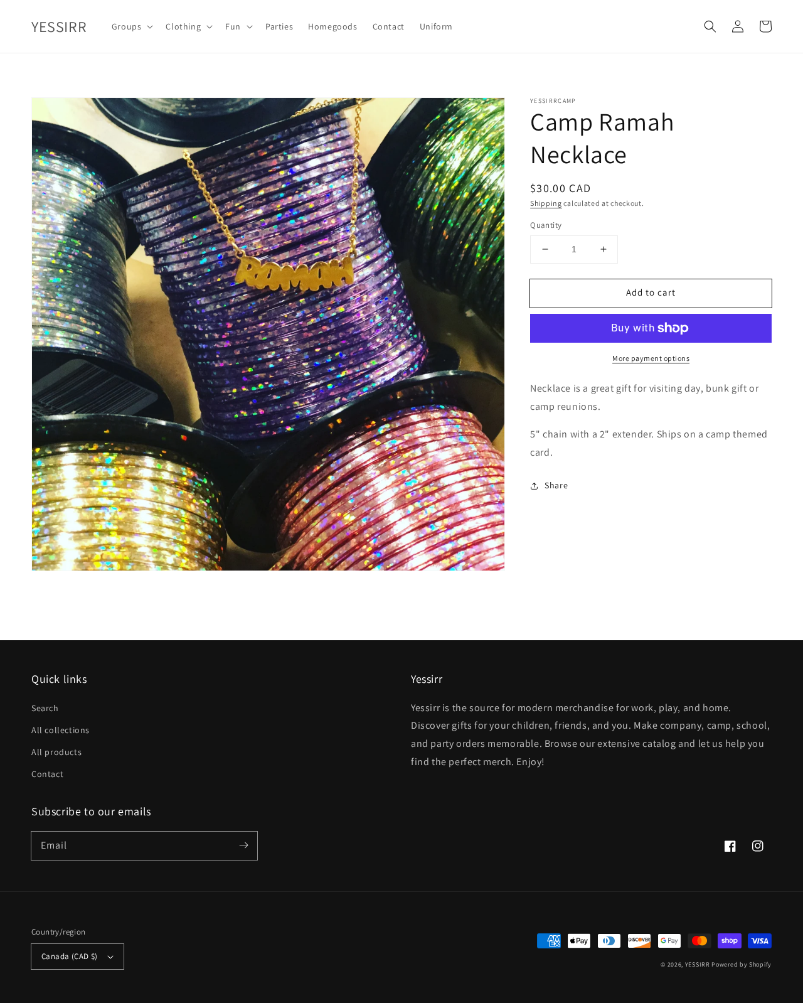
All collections (60, 730)
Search (45, 708)
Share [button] (556, 485)
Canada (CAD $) (69, 956)
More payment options (650, 358)
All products (56, 752)
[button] (710, 26)
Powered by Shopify (741, 964)
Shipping (546, 203)
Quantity (545, 225)
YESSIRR (697, 964)
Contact (47, 774)
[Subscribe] (243, 845)
